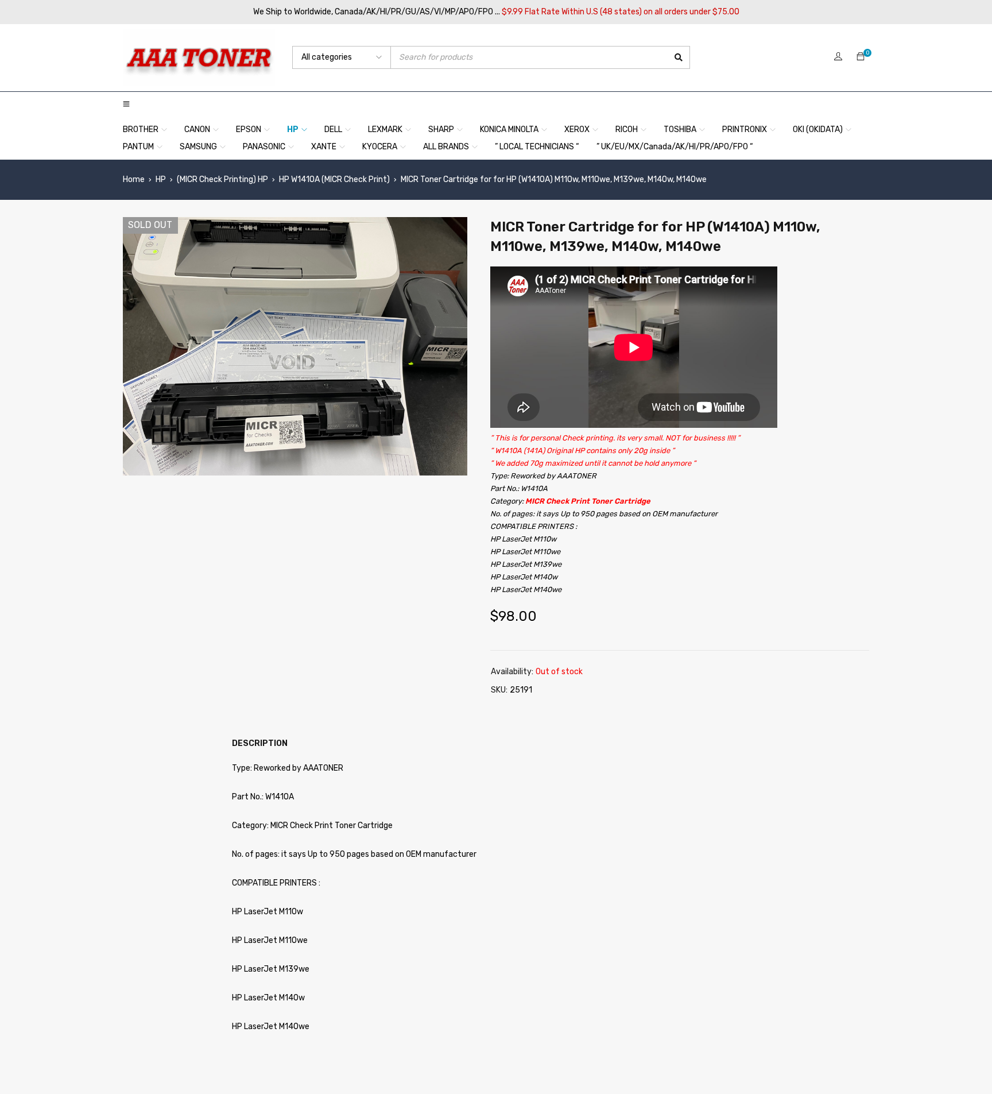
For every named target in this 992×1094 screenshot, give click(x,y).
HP (161, 179)
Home (134, 179)
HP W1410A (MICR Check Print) (334, 179)
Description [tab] (260, 743)
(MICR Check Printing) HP (222, 179)
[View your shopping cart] (861, 57)
